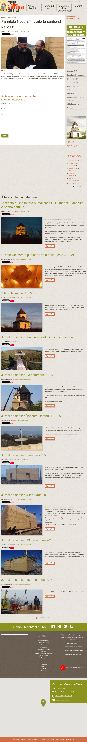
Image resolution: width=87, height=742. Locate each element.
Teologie (70, 108)
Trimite (4, 135)
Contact (78, 1)
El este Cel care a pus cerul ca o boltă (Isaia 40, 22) (37, 255)
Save (13, 34)
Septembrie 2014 (73, 180)
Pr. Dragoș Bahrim (24, 31)
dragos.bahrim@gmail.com (63, 700)
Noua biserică (32, 7)
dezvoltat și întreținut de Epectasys (75, 667)
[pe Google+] (60, 626)
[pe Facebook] (53, 626)
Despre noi (71, 1)
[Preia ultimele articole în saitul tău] (72, 626)
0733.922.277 (68, 696)
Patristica (70, 93)
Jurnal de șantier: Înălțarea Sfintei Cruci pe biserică (37, 337)
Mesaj (3, 114)
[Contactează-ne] (66, 626)
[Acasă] (12, 6)
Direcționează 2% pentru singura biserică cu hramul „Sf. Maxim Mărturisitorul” (76, 31)
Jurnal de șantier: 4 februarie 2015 (25, 495)
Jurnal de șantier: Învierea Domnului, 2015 (31, 416)
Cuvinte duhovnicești (75, 75)
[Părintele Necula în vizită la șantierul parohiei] (32, 53)
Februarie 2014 (73, 168)
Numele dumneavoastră (7, 103)
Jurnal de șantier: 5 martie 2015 (23, 455)
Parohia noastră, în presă (74, 88)
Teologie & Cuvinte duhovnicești (64, 8)
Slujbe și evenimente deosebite (75, 98)
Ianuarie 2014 (72, 165)
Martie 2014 (72, 170)
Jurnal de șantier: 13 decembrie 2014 (27, 540)
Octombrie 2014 (73, 183)
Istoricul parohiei (73, 79)
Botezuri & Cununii (48, 7)
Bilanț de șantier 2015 (16, 293)
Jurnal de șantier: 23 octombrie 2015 (27, 375)
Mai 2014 (71, 175)
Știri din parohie (73, 104)
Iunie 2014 (71, 178)
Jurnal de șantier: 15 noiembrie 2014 (27, 579)
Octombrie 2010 (73, 160)
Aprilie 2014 (72, 173)
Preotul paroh (54, 1)
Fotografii (78, 6)
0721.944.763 (59, 696)
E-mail (3, 108)
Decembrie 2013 (73, 163)
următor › (78, 186)
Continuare (49, 246)
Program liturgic (64, 1)
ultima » (48, 617)
